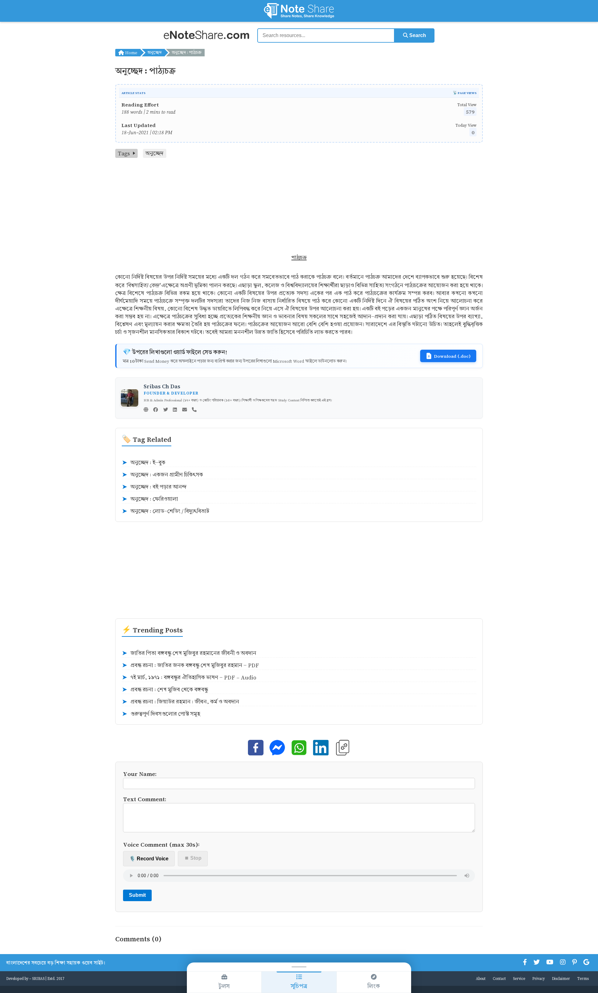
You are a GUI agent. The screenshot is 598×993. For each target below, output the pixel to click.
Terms (583, 978)
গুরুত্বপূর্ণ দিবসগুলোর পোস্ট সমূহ (161, 714)
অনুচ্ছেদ (154, 52)
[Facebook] (155, 410)
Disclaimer (561, 978)
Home (130, 52)
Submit (137, 895)
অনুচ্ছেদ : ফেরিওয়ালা (150, 499)
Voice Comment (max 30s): (161, 844)
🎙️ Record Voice (148, 858)
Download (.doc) (452, 356)
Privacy (538, 978)
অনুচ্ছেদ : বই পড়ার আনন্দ (154, 487)
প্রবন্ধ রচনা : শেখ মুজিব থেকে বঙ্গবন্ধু (165, 690)
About (481, 978)
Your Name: (140, 773)
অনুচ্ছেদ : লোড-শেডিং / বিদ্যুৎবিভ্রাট (165, 511)
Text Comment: (144, 799)
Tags (124, 153)
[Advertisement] (299, 204)
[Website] (146, 410)
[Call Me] (194, 410)
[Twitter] (165, 410)
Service (519, 978)
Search (417, 35)
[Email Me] (184, 410)
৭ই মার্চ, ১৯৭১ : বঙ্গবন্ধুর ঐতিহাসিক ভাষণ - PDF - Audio (189, 678)
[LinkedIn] (175, 410)
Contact (499, 978)
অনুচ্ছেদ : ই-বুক (143, 463)
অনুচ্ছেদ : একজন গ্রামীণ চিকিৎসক (162, 475)
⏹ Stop (193, 858)
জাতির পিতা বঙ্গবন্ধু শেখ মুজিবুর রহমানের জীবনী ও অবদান (189, 653)
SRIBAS (38, 978)
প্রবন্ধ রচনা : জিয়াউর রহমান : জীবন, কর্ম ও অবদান (180, 702)
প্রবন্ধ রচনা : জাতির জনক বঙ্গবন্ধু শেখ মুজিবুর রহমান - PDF (190, 665)
